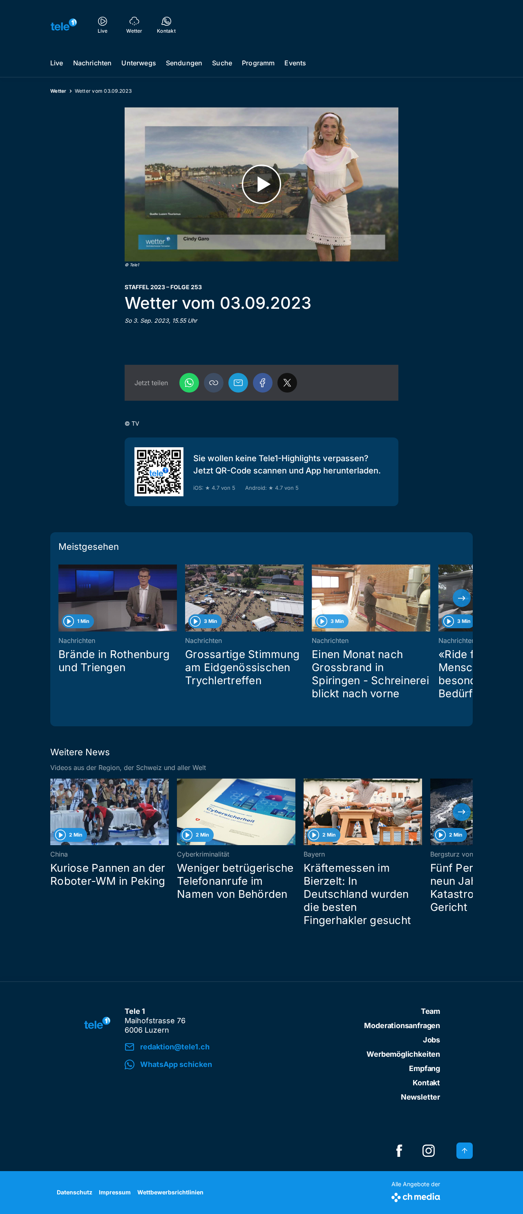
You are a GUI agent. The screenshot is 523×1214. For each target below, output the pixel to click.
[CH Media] (415, 1196)
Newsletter (420, 1097)
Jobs (431, 1039)
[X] (287, 383)
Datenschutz (74, 1192)
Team (430, 1011)
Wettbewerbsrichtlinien (170, 1192)
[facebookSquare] (399, 1151)
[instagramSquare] (428, 1151)
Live (56, 63)
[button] (214, 383)
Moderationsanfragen (402, 1025)
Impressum (115, 1192)
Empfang (424, 1068)
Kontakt (426, 1082)
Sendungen (184, 63)
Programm (258, 63)
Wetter (58, 91)
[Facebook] (263, 383)
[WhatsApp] (189, 383)
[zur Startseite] (64, 24)
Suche (222, 63)
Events (295, 63)
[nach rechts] (462, 598)
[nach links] (61, 598)
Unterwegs (138, 63)
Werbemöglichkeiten (403, 1054)
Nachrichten (92, 63)
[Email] (238, 383)
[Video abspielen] (261, 184)
